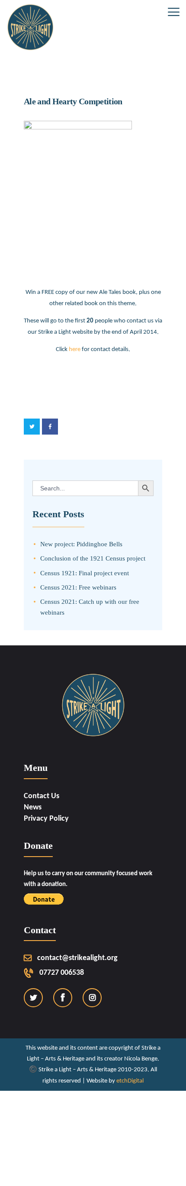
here (74, 349)
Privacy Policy (46, 819)
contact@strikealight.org (77, 958)
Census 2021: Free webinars (78, 587)
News (33, 807)
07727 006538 (61, 973)
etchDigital (130, 1081)
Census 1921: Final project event (84, 573)
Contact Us (41, 796)
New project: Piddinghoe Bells (81, 544)
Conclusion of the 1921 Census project (92, 558)
